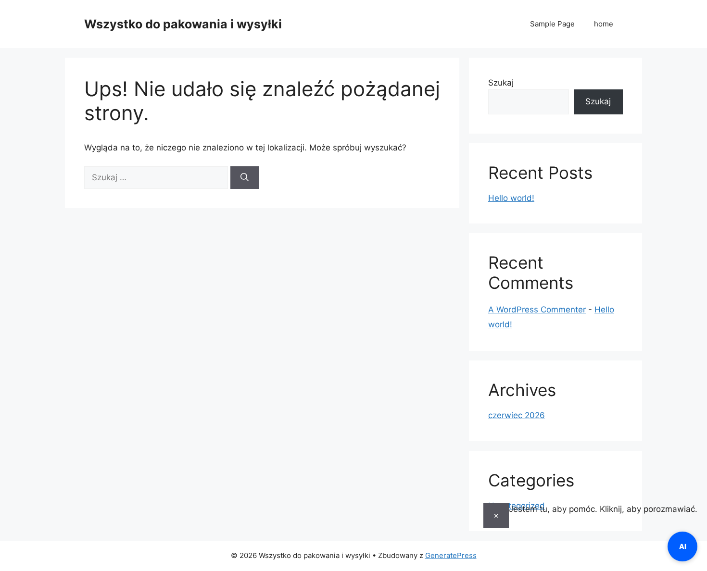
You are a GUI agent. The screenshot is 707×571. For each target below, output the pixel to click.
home (603, 23)
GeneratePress (451, 555)
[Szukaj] (244, 177)
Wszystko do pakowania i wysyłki (183, 24)
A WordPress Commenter (537, 309)
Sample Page (552, 23)
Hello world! (511, 198)
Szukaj (501, 82)
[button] (590, 515)
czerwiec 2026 (516, 415)
